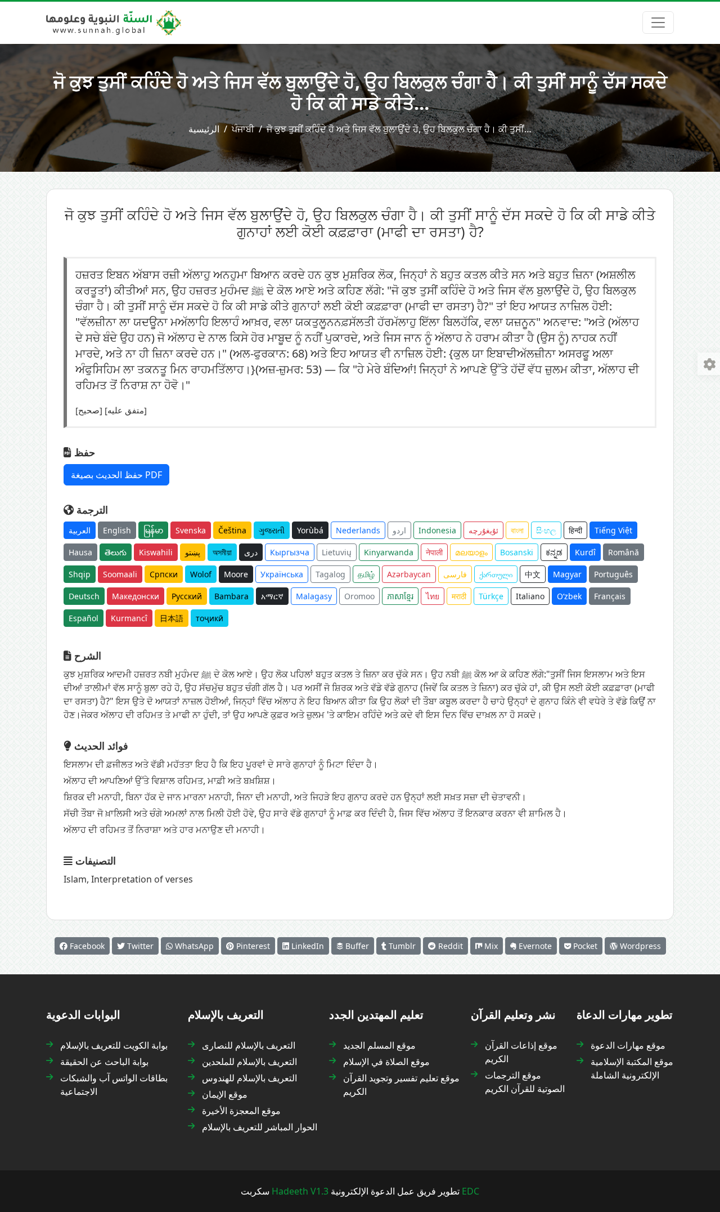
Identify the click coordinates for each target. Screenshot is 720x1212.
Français (610, 596)
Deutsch (84, 596)
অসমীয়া (222, 552)
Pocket (584, 946)
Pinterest (252, 946)
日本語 (171, 618)
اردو (399, 530)
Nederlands (358, 530)
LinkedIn (306, 946)
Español (83, 618)
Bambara (231, 596)
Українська (281, 574)
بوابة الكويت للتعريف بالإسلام (114, 1045)
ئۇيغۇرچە (483, 530)
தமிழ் (366, 574)
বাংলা (517, 530)
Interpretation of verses (142, 879)
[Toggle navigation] (658, 22)
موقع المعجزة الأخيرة (241, 1110)
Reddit (449, 946)
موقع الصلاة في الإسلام (386, 1061)
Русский (187, 596)
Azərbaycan (409, 574)
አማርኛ (272, 596)
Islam (75, 879)
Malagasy (314, 596)
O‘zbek (569, 596)
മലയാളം (471, 552)
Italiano (530, 596)
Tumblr (401, 946)
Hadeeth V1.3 (300, 1191)
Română (623, 552)
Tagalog (330, 574)
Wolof (201, 574)
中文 (533, 574)
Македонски (135, 596)
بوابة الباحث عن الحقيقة (104, 1061)
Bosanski (516, 552)
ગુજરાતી (272, 530)
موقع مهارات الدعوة (628, 1045)
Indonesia (437, 530)
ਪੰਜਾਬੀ (243, 129)
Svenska (191, 530)
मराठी (459, 596)
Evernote (534, 946)
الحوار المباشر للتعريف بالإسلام (259, 1127)
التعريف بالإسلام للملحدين (249, 1061)
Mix (490, 946)
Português (613, 574)
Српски (164, 574)
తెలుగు (116, 552)
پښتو (192, 552)
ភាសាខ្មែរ (400, 596)
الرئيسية (203, 129)
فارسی (455, 574)
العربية (80, 530)
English (117, 530)
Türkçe (491, 596)
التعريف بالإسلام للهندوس (249, 1078)
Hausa (80, 552)
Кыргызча (289, 552)
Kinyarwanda (388, 552)
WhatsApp (193, 946)
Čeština (232, 530)
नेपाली (434, 552)
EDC (470, 1191)
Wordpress (639, 946)
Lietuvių (337, 552)
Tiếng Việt (613, 530)
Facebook (86, 946)
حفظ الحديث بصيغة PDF (116, 475)
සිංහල (546, 530)
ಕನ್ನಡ (554, 552)
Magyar (567, 574)
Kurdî (585, 552)
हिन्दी (575, 530)
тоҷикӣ (209, 618)
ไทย (432, 596)
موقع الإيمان (225, 1094)
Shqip (80, 574)
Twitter (139, 946)
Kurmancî (129, 618)
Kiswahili (156, 552)
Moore (236, 574)
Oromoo (359, 596)
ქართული (495, 574)
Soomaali (120, 574)
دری (251, 552)
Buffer (356, 946)
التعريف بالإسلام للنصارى (248, 1045)
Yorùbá (310, 530)
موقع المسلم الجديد (379, 1045)
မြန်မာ (153, 530)
